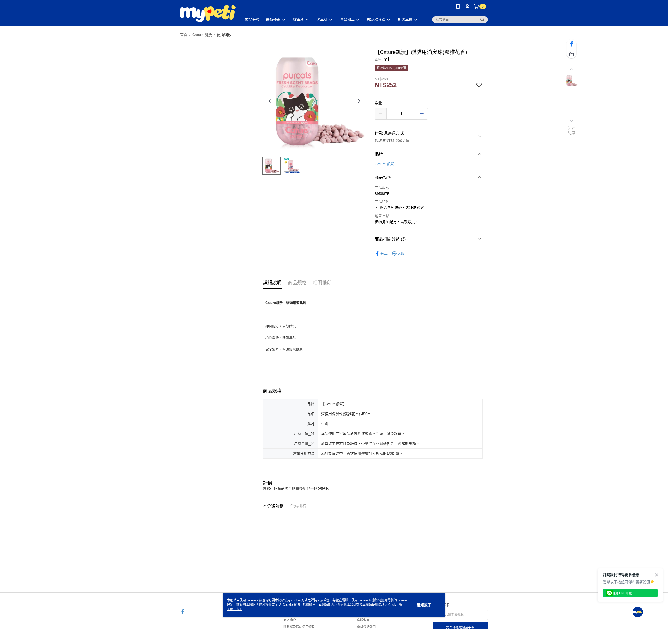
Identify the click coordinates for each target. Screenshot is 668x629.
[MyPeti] (208, 13)
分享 (384, 253)
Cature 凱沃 (384, 164)
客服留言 (363, 620)
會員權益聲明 (366, 627)
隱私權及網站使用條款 (299, 627)
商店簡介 (289, 620)
